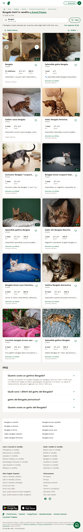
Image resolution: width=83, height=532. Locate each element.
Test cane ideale (49, 495)
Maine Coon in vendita (52, 450)
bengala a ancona (11, 426)
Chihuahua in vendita (11, 450)
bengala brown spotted (51, 422)
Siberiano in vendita (51, 468)
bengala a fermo (10, 430)
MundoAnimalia (45, 514)
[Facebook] (45, 499)
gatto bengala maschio (13, 434)
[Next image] (37, 47)
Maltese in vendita (10, 468)
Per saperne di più (71, 25)
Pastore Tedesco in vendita (13, 459)
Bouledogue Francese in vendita (15, 462)
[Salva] (36, 65)
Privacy (46, 480)
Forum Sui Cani (8, 486)
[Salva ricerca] (76, 525)
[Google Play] (10, 507)
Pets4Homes (11, 514)
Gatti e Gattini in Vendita (53, 447)
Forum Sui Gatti (9, 489)
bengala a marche (11, 422)
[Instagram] (50, 499)
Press (45, 486)
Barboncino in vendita (11, 453)
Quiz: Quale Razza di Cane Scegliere (17, 492)
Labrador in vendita (10, 456)
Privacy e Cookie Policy (44, 524)
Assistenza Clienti (50, 483)
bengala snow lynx (49, 430)
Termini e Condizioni (51, 489)
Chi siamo (47, 477)
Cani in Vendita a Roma (12, 480)
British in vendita (50, 453)
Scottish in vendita (50, 462)
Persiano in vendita (50, 465)
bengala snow (47, 438)
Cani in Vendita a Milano (12, 477)
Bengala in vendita (50, 459)
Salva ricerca (12, 30)
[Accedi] (79, 3)
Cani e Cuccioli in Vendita (13, 447)
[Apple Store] (28, 507)
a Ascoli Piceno (38, 12)
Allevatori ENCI (49, 492)
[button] (22, 47)
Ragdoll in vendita (50, 456)
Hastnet (22, 514)
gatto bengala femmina (13, 438)
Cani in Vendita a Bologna (12, 483)
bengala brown (48, 434)
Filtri (76, 20)
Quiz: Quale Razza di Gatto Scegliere (17, 495)
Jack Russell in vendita (12, 465)
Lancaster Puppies (10, 517)
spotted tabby (47, 426)
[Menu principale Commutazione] (4, 3)
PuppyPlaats (32, 514)
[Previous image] (6, 47)
